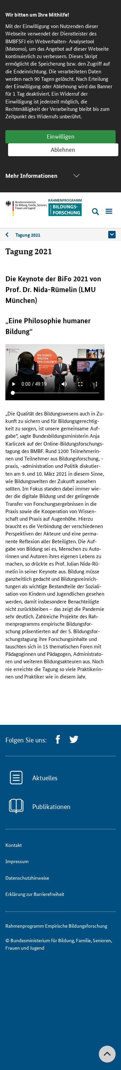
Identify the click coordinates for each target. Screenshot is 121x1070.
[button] (112, 234)
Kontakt (13, 844)
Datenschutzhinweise (27, 877)
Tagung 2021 (27, 234)
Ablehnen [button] (63, 149)
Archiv (10, 235)
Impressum (17, 861)
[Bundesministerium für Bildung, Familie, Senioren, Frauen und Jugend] (26, 208)
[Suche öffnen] (95, 212)
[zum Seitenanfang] (107, 1054)
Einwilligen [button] (61, 136)
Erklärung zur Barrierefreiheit (34, 893)
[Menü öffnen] (109, 212)
